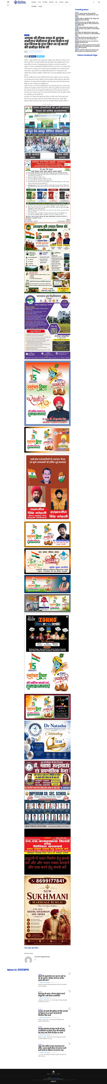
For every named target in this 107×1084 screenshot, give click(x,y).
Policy (58, 1074)
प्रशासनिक (34, 6)
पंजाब (39, 2)
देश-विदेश (45, 2)
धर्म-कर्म (61, 2)
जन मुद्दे (40, 6)
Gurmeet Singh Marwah (36, 51)
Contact (53, 1074)
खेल (56, 2)
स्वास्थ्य (66, 2)
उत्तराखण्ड (33, 2)
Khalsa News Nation (55, 1077)
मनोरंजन (51, 2)
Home (48, 1074)
